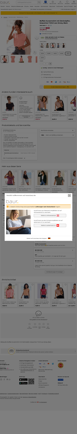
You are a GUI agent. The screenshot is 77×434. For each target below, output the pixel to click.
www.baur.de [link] (37, 238)
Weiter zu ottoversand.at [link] (48, 215)
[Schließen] (69, 195)
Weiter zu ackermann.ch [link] (48, 225)
